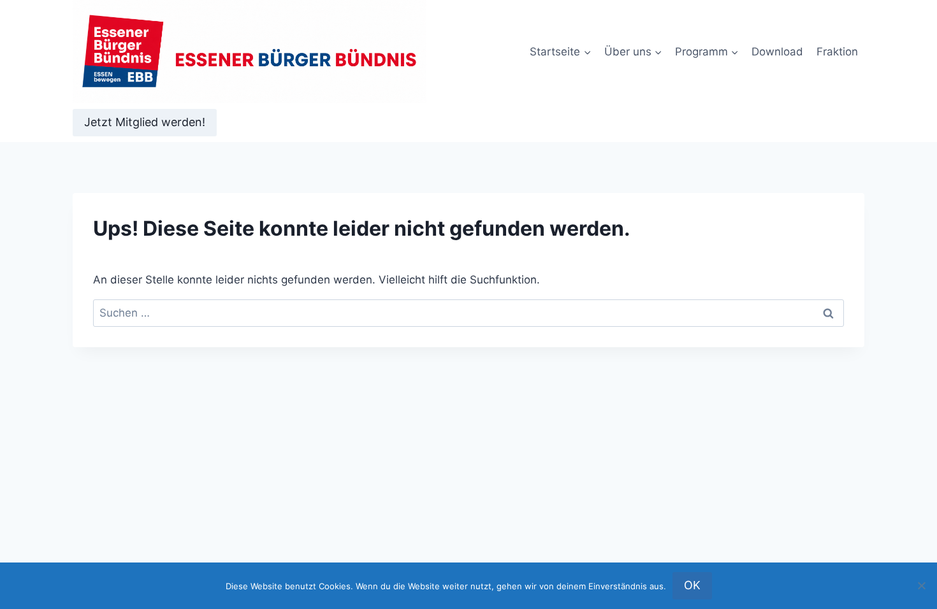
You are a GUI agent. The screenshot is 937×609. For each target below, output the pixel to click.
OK (692, 585)
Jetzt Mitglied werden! (144, 122)
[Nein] (921, 585)
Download (777, 51)
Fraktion (837, 51)
